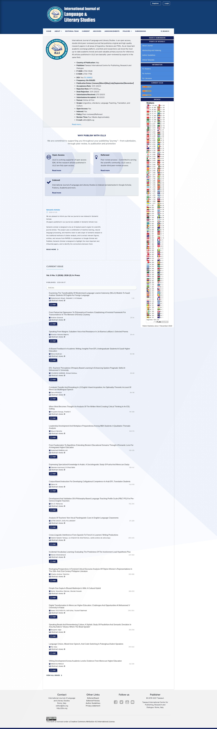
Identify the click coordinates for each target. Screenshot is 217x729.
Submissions (140, 31)
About (58, 31)
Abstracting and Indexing (151, 50)
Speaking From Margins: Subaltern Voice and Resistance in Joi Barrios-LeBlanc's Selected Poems (88, 332)
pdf (54, 305)
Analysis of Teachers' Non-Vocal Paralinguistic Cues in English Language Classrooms (83, 518)
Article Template (148, 60)
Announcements (112, 31)
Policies (126, 31)
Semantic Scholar (53, 210)
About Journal (147, 46)
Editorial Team (72, 31)
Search (165, 31)
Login (167, 3)
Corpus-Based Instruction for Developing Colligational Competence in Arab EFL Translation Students (89, 481)
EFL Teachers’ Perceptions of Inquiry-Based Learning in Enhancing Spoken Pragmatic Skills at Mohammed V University (87, 369)
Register (155, 3)
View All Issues (53, 675)
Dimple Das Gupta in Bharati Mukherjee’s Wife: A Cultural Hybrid (75, 588)
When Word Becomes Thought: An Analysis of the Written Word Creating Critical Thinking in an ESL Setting (89, 408)
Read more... (77, 124)
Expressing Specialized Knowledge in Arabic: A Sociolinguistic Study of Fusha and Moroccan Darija (89, 464)
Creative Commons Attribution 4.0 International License (92, 722)
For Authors (146, 73)
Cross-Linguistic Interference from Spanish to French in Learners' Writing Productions (83, 535)
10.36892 (88, 77)
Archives (97, 31)
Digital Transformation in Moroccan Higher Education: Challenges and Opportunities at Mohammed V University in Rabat (89, 606)
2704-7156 (87, 74)
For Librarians (147, 78)
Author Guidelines (148, 55)
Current (86, 31)
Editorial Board (93, 698)
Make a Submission (157, 38)
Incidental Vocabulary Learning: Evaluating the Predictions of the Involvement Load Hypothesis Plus (90, 552)
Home (48, 31)
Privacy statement (93, 706)
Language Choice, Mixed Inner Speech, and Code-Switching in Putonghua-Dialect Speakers (86, 644)
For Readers (146, 69)
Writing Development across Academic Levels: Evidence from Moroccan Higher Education (85, 661)
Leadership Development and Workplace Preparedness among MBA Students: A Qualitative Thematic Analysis (89, 427)
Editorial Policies (93, 701)
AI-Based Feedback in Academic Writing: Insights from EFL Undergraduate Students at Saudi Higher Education (89, 350)
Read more (56, 170)
